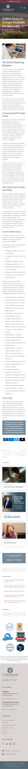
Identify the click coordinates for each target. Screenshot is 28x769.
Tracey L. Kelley (9, 29)
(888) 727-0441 (14, 1)
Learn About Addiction (8, 720)
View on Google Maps (9, 699)
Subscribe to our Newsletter (12, 751)
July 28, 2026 (7, 514)
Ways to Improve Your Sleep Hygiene (13, 487)
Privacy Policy (12, 765)
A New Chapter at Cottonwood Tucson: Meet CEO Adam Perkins (12, 516)
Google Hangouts (10, 175)
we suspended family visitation (11, 90)
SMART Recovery (10, 348)
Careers (4, 731)
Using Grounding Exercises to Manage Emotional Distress (14, 596)
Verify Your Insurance (7, 728)
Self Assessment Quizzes (8, 725)
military (15, 32)
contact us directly (7, 412)
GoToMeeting (10, 173)
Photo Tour (5, 723)
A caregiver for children (12, 256)
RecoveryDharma (10, 335)
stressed (7, 264)
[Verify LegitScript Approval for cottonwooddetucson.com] (20, 648)
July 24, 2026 (7, 540)
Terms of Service (21, 765)
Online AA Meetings (11, 298)
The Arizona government (14, 84)
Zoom (4, 173)
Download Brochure (9, 754)
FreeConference (19, 173)
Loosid (7, 362)
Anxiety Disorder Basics (10, 542)
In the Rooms (9, 314)
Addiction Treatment (11, 31)
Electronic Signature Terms (14, 767)
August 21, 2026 (8, 485)
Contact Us (5, 733)
